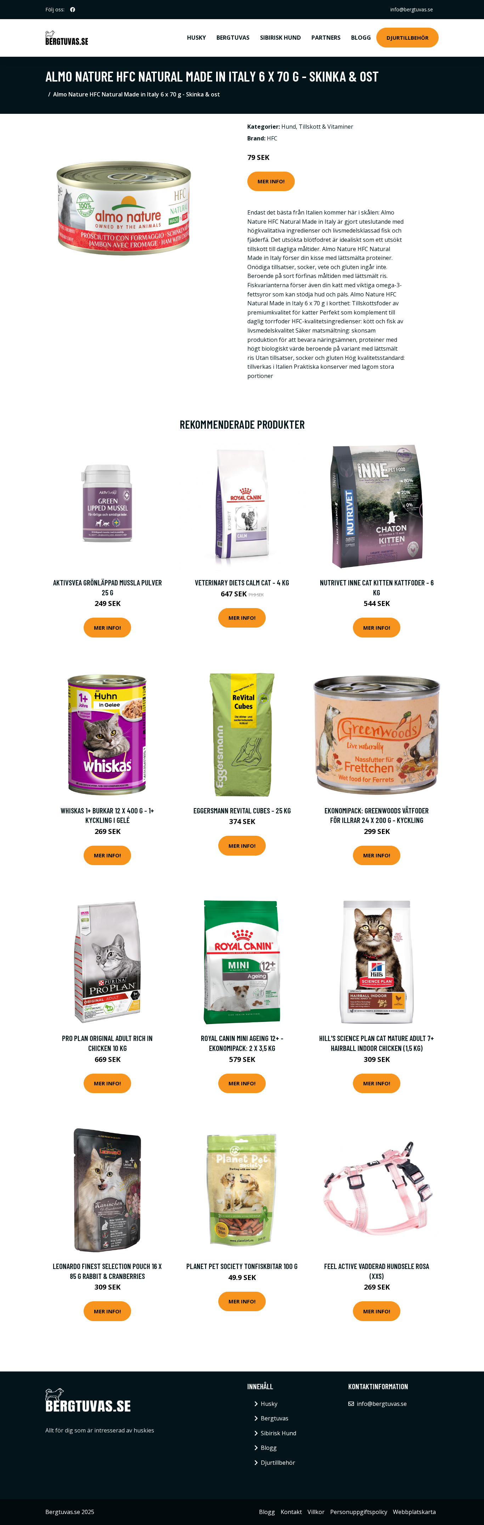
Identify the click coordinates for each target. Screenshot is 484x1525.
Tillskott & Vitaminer (326, 126)
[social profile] (72, 9)
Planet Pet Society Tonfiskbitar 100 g (242, 1266)
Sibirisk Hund (280, 37)
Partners (326, 37)
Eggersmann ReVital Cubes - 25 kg (242, 810)
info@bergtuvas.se (411, 9)
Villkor (316, 1512)
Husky (196, 37)
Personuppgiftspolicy (358, 1512)
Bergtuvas (232, 37)
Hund (288, 126)
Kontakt (291, 1512)
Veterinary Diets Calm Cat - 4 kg (242, 582)
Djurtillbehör (407, 37)
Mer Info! (271, 181)
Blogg (361, 37)
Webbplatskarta (414, 1512)
